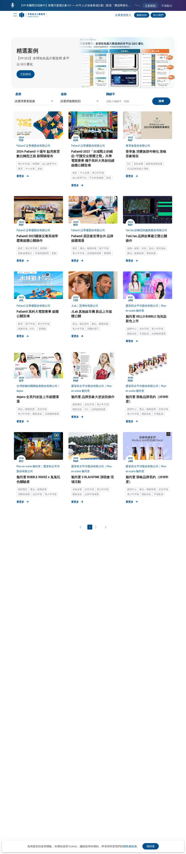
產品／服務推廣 (88, 248)
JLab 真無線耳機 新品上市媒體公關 (91, 313)
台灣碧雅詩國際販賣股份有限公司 (37, 385)
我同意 (151, 846)
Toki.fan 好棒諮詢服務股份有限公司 (146, 230)
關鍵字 (110, 94)
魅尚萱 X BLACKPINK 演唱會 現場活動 (92, 479)
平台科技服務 (96, 177)
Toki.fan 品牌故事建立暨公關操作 (146, 238)
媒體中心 (132, 328)
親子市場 (104, 248)
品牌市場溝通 (92, 494)
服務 (64, 94)
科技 (144, 248)
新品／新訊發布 (80, 323)
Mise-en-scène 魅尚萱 (29, 466)
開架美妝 (132, 333)
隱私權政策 (130, 846)
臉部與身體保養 (154, 163)
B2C (129, 163)
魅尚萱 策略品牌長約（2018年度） (147, 479)
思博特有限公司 (88, 305)
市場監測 (144, 333)
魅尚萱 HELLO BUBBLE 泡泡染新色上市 (146, 318)
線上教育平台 (49, 163)
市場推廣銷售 (42, 253)
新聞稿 (36, 163)
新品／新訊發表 (157, 248)
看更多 (20, 175)
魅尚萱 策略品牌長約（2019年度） (147, 399)
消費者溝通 (24, 494)
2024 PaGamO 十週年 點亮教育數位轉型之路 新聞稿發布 (38, 153)
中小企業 (30, 168)
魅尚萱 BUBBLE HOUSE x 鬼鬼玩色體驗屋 (38, 479)
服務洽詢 (142, 15)
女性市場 (144, 328)
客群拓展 (151, 253)
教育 (20, 168)
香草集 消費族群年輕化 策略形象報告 (146, 153)
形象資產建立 (25, 253)
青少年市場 (24, 163)
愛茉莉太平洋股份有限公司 (142, 305)
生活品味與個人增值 (137, 168)
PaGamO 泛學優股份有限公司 (33, 145)
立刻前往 (25, 74)
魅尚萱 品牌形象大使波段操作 (92, 397)
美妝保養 (138, 163)
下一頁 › (105, 528)
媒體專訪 (77, 404)
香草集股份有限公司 (138, 145)
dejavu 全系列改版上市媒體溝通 (38, 399)
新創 (40, 168)
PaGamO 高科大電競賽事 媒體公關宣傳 (38, 313)
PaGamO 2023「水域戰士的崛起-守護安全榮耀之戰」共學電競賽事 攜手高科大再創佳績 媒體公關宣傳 (92, 158)
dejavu (20, 390)
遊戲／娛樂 (133, 248)
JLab (73, 305)
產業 (18, 94)
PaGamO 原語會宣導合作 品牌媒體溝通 (92, 238)
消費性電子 (93, 328)
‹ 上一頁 (82, 528)
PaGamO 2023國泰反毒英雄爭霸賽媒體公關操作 (37, 238)
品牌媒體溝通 (94, 253)
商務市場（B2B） (27, 328)
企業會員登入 (123, 15)
